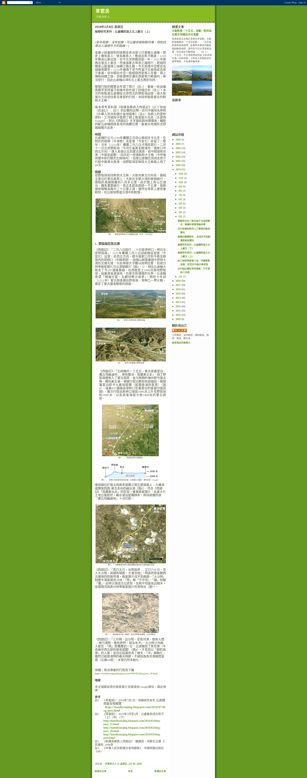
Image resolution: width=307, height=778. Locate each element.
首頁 (130, 771)
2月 (181, 216)
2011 (178, 310)
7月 (181, 195)
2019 (178, 169)
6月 (181, 199)
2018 (178, 281)
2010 (178, 315)
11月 (181, 178)
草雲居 (102, 11)
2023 (178, 152)
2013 (178, 302)
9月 (181, 186)
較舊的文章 (160, 771)
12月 (181, 173)
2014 (178, 298)
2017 (178, 285)
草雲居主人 (181, 330)
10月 (181, 182)
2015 (178, 293)
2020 (178, 165)
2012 (178, 306)
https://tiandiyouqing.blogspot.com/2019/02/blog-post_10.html (126, 673)
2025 (178, 144)
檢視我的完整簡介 (181, 342)
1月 (181, 276)
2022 (178, 156)
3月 (181, 212)
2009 (178, 319)
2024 (178, 148)
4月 (181, 208)
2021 (178, 161)
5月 (181, 203)
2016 (178, 289)
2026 (178, 139)
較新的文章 (100, 771)
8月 (181, 190)
